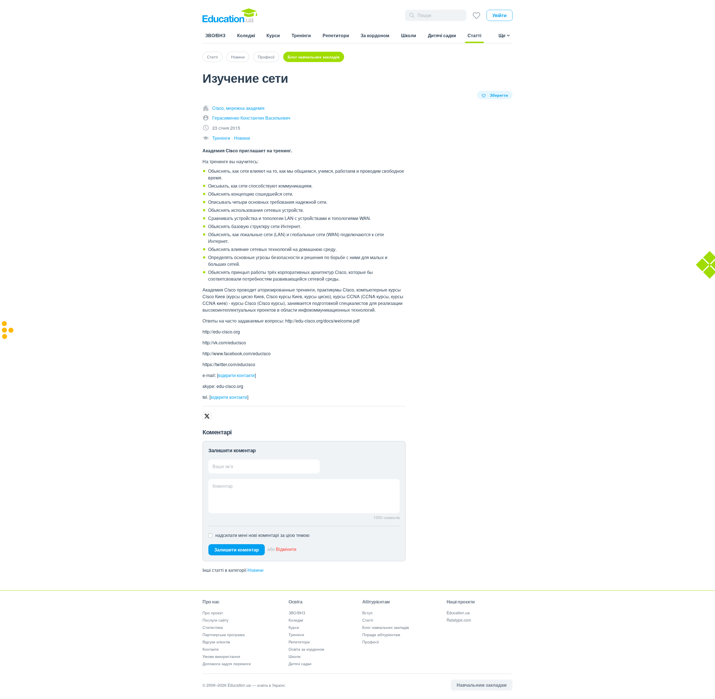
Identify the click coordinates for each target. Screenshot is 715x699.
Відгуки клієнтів (216, 641)
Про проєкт (212, 612)
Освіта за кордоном (306, 649)
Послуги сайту (215, 620)
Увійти (499, 15)
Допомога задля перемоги (226, 663)
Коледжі (296, 620)
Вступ (367, 612)
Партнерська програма (223, 634)
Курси (294, 627)
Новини (238, 57)
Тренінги (221, 138)
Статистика (212, 627)
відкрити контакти (236, 375)
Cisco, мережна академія (238, 108)
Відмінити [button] (286, 549)
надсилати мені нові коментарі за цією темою (262, 535)
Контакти (210, 649)
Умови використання (221, 656)
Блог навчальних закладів (314, 57)
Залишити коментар (236, 549)
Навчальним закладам (482, 685)
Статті (212, 57)
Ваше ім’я (223, 466)
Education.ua (458, 612)
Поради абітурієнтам (381, 634)
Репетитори (299, 641)
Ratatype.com (459, 620)
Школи (295, 656)
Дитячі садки (300, 663)
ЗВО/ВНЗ (297, 612)
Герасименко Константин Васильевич (251, 118)
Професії (266, 57)
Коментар (223, 486)
